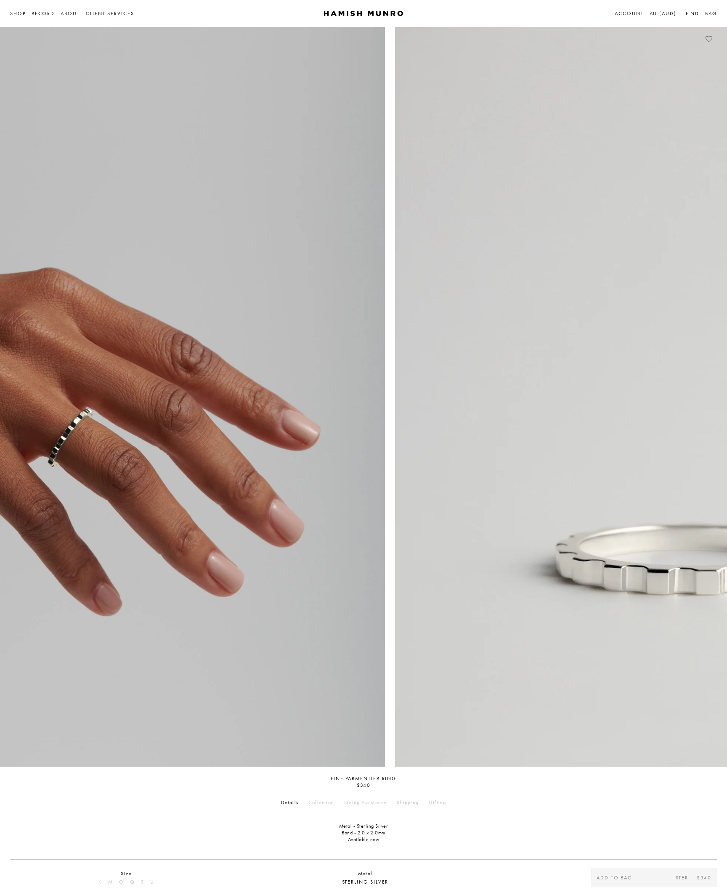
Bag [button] (711, 13)
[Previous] (14, 397)
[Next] (712, 397)
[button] (21, 13)
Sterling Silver (365, 882)
